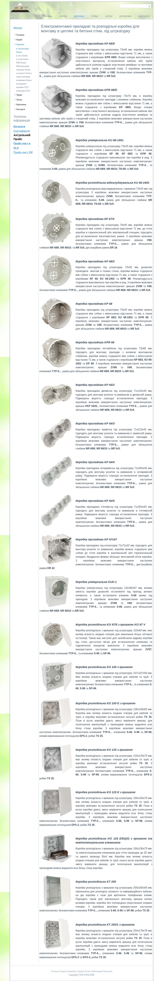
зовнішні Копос (23, 70)
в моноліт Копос (24, 73)
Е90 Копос (21, 62)
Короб (63, 16)
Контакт (107, 971)
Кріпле (95, 971)
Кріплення (125, 16)
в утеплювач (22, 59)
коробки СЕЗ (22, 87)
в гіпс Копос (22, 55)
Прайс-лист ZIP (23, 152)
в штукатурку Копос (22, 50)
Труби (94, 16)
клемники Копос (24, 80)
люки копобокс (23, 77)
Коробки (79, 16)
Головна (47, 16)
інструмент (21, 84)
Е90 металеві (22, 66)
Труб (80, 971)
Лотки (108, 16)
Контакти (143, 16)
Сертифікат (21, 131)
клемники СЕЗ (23, 91)
